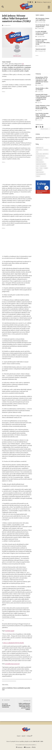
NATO (37, 168)
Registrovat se (47, 2)
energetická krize (39, 172)
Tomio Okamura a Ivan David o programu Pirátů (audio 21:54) (43, 107)
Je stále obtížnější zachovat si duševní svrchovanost (42, 33)
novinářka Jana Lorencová (12, 664)
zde (23, 63)
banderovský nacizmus (41, 164)
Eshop (29, 736)
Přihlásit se (39, 2)
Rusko (41, 168)
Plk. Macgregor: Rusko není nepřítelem (42, 19)
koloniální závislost (40, 155)
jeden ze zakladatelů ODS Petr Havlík (13, 643)
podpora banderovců (40, 174)
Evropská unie (43, 166)
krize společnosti (39, 161)
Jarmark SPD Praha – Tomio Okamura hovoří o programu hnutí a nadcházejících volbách (43, 97)
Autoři (23, 736)
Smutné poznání (41, 49)
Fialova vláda (39, 149)
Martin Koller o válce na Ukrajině (42, 88)
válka (37, 166)
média (46, 157)
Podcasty (19, 747)
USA (37, 151)
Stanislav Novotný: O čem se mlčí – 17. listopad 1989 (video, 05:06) (43, 42)
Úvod (18, 736)
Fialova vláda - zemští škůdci (42, 153)
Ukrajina (45, 168)
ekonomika (45, 149)
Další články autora (17, 55)
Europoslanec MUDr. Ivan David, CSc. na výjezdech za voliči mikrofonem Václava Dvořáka (42, 80)
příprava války (39, 159)
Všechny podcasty (45, 128)
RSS (34, 747)
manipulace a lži (39, 147)
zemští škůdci (39, 170)
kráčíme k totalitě (40, 157)
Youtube (27, 747)
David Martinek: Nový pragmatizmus (42, 25)
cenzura (38, 176)
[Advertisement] (17, 105)
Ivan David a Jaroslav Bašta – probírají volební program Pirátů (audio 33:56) (43, 116)
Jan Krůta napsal (9, 631)
